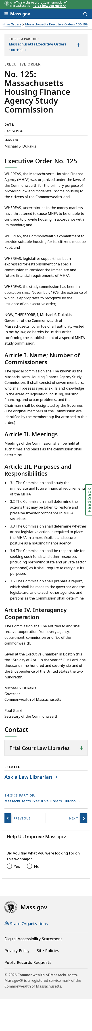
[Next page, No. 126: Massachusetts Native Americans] (83, 818)
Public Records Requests (27, 962)
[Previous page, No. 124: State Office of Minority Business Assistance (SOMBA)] (7, 818)
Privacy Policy (16, 950)
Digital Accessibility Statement (33, 938)
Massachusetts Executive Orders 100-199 (56, 24)
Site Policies (48, 950)
